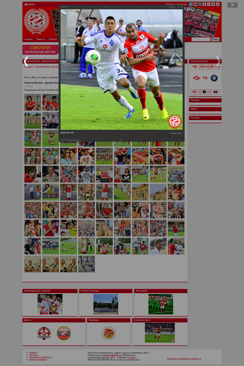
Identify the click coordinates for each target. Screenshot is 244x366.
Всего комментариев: (70, 140)
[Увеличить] (178, 6)
